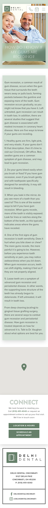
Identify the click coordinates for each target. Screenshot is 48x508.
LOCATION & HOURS (24, 425)
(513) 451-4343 (19, 411)
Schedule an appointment (24, 434)
